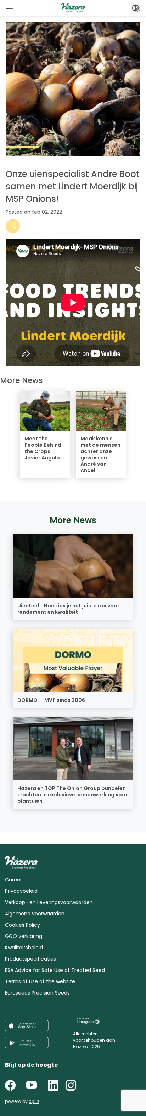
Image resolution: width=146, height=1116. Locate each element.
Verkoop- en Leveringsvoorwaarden (49, 902)
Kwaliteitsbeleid (24, 947)
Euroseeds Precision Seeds (37, 992)
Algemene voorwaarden (34, 913)
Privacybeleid (21, 890)
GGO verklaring (23, 936)
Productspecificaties (30, 958)
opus (34, 1101)
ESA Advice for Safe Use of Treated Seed (55, 970)
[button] (9, 8)
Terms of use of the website (40, 981)
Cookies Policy (22, 924)
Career (13, 879)
